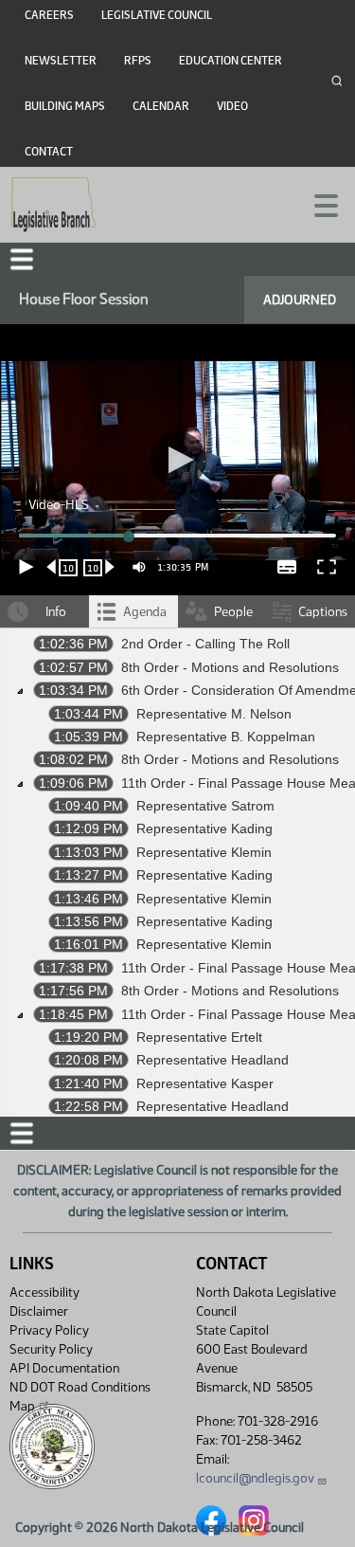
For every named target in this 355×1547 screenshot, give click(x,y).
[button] (177, 773)
